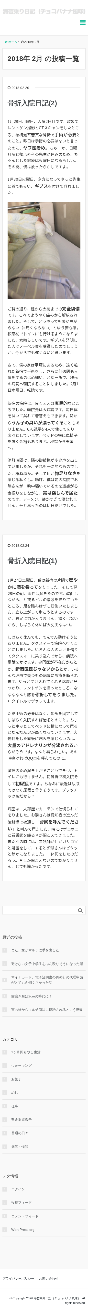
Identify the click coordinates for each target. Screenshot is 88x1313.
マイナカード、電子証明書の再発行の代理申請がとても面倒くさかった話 (47, 980)
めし (14, 1092)
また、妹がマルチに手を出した (35, 950)
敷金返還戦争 (21, 1120)
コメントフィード (25, 1216)
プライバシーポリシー (18, 1278)
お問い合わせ (48, 1278)
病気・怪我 (19, 1147)
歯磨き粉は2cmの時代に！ (31, 996)
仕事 (14, 1106)
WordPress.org (22, 1230)
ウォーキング (21, 1065)
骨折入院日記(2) (32, 103)
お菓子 (16, 1079)
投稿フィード (21, 1202)
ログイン (18, 1189)
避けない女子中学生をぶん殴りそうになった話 (47, 964)
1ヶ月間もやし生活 (26, 1052)
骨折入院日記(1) (32, 561)
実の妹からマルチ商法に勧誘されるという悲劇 (47, 1010)
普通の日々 (19, 1133)
